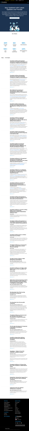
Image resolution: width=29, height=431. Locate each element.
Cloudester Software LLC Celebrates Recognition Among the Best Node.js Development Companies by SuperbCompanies (18, 171)
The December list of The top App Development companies (17, 293)
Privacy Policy (7, 428)
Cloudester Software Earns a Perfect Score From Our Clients (18, 235)
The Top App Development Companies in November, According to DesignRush (18, 327)
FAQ (15, 406)
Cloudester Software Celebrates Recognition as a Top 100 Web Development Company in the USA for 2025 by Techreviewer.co (18, 119)
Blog (16, 404)
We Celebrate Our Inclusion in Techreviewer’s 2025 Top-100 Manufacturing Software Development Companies (18, 92)
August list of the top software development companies (16, 388)
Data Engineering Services (8, 410)
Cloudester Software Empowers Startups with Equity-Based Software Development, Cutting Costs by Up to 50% (18, 105)
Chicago (5, 413)
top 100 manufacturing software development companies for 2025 (18, 96)
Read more (11, 72)
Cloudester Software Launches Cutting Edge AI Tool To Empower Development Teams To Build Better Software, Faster (18, 211)
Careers (16, 407)
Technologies (7, 57)
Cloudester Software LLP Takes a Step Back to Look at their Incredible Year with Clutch (18, 269)
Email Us (18, 0)
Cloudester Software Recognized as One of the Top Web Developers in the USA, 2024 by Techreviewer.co (18, 197)
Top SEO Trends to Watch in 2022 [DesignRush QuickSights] (17, 259)
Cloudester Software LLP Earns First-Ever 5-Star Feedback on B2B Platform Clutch (18, 365)
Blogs (2, 57)
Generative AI (6, 409)
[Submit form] (24, 425)
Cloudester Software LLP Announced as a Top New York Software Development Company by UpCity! (18, 316)
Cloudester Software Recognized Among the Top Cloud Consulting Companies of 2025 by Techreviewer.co (18, 76)
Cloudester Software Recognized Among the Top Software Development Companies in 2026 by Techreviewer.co (18, 61)
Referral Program (18, 413)
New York (5, 414)
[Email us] (16, 0)
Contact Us (17, 408)
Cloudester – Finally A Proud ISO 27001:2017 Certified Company (17, 352)
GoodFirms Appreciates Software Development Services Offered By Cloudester (17, 338)
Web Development (7, 404)
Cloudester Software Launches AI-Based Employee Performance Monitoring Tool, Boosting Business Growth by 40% (18, 184)
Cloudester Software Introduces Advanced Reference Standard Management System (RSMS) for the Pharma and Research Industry (18, 145)
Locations (6, 412)
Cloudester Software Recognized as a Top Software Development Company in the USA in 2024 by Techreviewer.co (18, 222)
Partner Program (17, 412)
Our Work (16, 409)
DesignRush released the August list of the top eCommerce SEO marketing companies (18, 378)
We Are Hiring (12, 0)
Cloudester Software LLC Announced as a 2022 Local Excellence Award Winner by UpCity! (18, 245)
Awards (16, 403)
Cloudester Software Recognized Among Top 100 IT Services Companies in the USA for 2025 (18, 132)
